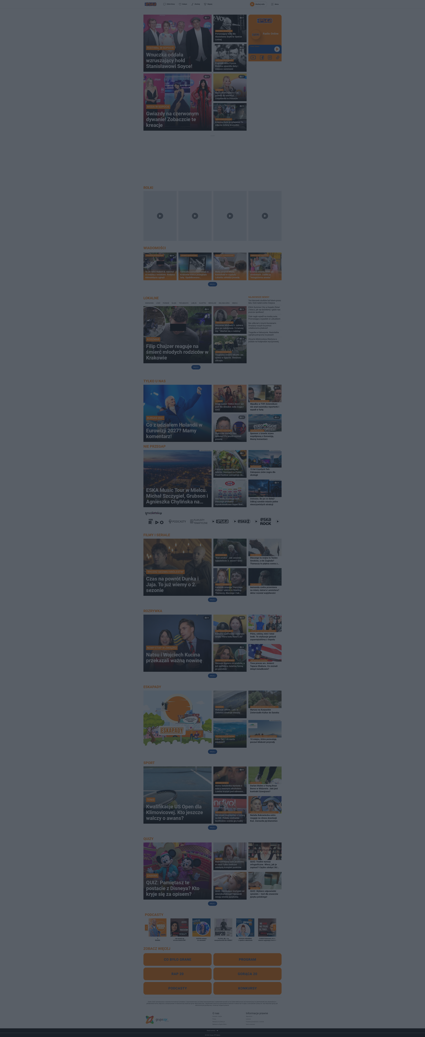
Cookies (185, 558)
